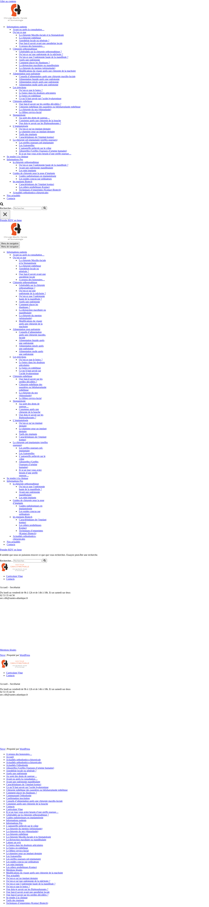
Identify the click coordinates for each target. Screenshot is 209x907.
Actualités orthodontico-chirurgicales (30, 192)
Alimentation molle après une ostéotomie (38, 84)
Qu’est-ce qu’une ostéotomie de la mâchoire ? (41, 54)
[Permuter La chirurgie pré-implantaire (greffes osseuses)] (53, 444)
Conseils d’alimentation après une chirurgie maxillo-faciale (47, 76)
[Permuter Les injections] (53, 357)
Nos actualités (13, 195)
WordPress (25, 655)
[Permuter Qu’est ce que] (53, 257)
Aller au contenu (8, 1)
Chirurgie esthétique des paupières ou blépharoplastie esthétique (49, 106)
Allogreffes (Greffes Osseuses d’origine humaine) (43, 151)
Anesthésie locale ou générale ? (34, 40)
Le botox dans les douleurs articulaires (37, 93)
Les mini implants (27, 170)
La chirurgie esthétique (30, 37)
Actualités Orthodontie (17, 765)
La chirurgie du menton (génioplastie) (37, 68)
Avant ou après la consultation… (28, 29)
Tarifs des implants (28, 134)
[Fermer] (5, 214)
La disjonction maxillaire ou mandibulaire (39, 65)
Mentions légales (8, 650)
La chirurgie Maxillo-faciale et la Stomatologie (41, 35)
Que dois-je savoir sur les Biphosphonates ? (40, 123)
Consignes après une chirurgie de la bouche (40, 120)
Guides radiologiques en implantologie (37, 176)
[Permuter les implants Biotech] (53, 517)
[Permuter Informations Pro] (53, 481)
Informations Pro (14, 823)
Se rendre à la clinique (17, 156)
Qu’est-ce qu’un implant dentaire (35, 129)
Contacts (11, 198)
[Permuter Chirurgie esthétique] (53, 376)
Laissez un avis (13, 842)
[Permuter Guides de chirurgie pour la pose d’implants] (53, 502)
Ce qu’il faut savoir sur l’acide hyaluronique (40, 98)
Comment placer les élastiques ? (34, 62)
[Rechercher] (1, 205)
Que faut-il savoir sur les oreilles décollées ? (40, 104)
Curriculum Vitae (14, 576)
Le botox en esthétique (30, 95)
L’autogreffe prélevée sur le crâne (35, 148)
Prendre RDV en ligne (11, 220)
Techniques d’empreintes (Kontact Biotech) (40, 190)
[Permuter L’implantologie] (53, 420)
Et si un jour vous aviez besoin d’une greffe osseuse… (45, 153)
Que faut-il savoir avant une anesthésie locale (40, 43)
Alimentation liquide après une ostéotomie (39, 79)
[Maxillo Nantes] (15, 21)
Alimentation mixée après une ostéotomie (39, 82)
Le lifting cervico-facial (30, 112)
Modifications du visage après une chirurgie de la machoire (47, 71)
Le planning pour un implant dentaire (37, 131)
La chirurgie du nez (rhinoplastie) (35, 109)
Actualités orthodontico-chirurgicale (23, 759)
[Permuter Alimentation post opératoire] (53, 329)
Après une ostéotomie (29, 60)
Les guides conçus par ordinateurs (35, 178)
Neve (2, 655)
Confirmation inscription (18, 798)
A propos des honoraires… (32, 46)
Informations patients (16, 820)
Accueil (10, 757)
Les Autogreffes (26, 145)
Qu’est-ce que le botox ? (31, 90)
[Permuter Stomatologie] (53, 401)
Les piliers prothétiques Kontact (34, 187)
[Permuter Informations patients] (53, 252)
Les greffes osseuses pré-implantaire (36, 142)
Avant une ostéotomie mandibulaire (36, 167)
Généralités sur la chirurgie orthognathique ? (40, 51)
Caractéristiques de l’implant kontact (36, 137)
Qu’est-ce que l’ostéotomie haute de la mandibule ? (43, 57)
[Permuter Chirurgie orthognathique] (53, 282)
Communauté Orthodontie (18, 795)
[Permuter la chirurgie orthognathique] (53, 484)
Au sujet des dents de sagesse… (34, 117)
